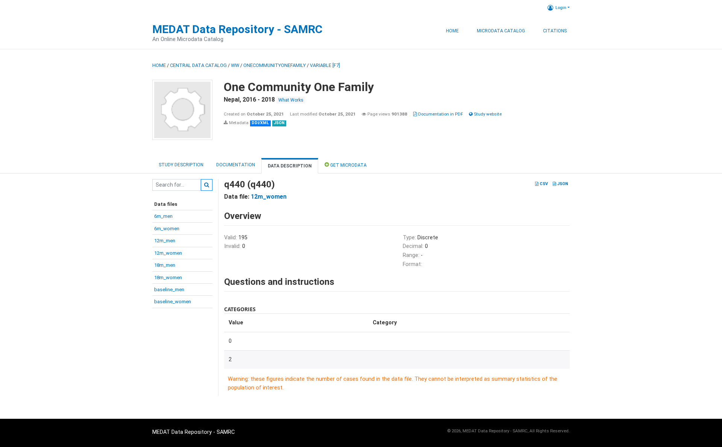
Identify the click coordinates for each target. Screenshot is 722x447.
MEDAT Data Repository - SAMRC (237, 29)
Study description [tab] (181, 164)
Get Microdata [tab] (348, 165)
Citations (555, 30)
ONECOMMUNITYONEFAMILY (274, 65)
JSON (562, 183)
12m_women (168, 253)
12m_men (164, 240)
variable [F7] (325, 65)
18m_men (164, 265)
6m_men (163, 216)
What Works (290, 100)
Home (452, 30)
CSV (543, 183)
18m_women (168, 277)
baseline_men (169, 289)
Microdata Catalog (501, 30)
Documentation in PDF (440, 114)
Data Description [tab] (290, 166)
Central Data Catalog (198, 65)
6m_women (166, 228)
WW (235, 65)
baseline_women (172, 301)
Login (560, 7)
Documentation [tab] (235, 164)
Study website (487, 114)
